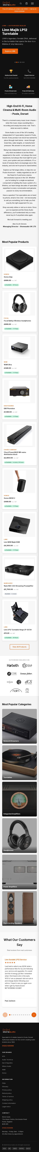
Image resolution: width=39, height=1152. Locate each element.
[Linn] (27, 690)
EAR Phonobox (9, 408)
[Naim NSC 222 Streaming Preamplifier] (19, 569)
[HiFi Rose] (27, 665)
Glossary (5, 1086)
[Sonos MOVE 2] (19, 481)
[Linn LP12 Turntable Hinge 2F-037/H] (19, 612)
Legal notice (6, 1106)
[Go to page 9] (25, 1014)
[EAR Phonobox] (19, 391)
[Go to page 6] (19, 1014)
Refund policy (6, 1093)
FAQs (4, 1083)
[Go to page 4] (15, 1014)
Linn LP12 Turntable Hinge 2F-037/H (18, 630)
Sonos (4, 1073)
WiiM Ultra (8, 365)
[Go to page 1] (9, 1014)
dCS (3, 1056)
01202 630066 (8, 1046)
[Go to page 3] (13, 1014)
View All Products (20, 647)
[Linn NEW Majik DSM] (19, 525)
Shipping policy (7, 1100)
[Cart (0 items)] (26, 3)
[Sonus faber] (26, 673)
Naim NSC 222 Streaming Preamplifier (18, 586)
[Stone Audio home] (9, 3)
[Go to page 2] (11, 1014)
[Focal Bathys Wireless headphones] (19, 304)
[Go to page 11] (29, 1014)
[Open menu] (32, 3)
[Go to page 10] (27, 1014)
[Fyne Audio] (12, 673)
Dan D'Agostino (7, 1063)
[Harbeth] (13, 665)
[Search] (21, 3)
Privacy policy (7, 1090)
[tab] (15, 62)
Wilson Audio (6, 1066)
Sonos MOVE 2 (9, 498)
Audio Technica (7, 1059)
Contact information (9, 1103)
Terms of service (8, 1096)
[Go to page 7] (21, 1014)
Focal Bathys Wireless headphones (17, 321)
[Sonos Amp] (19, 260)
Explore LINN (10, 51)
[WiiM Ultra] (19, 347)
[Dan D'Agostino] (18, 682)
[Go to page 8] (23, 1014)
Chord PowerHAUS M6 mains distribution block (15, 453)
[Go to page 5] (17, 1014)
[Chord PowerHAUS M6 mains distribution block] (19, 435)
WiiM (3, 1069)
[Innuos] (10, 682)
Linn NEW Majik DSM (12, 542)
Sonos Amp (8, 277)
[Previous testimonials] (5, 1014)
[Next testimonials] (34, 1014)
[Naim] (16, 690)
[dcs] (28, 682)
